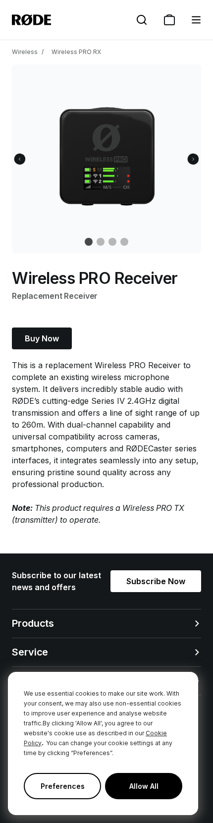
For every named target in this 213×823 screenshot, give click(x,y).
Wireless (25, 51)
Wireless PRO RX (76, 51)
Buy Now (42, 338)
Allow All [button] (144, 786)
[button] (196, 20)
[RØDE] (31, 19)
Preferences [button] (63, 786)
